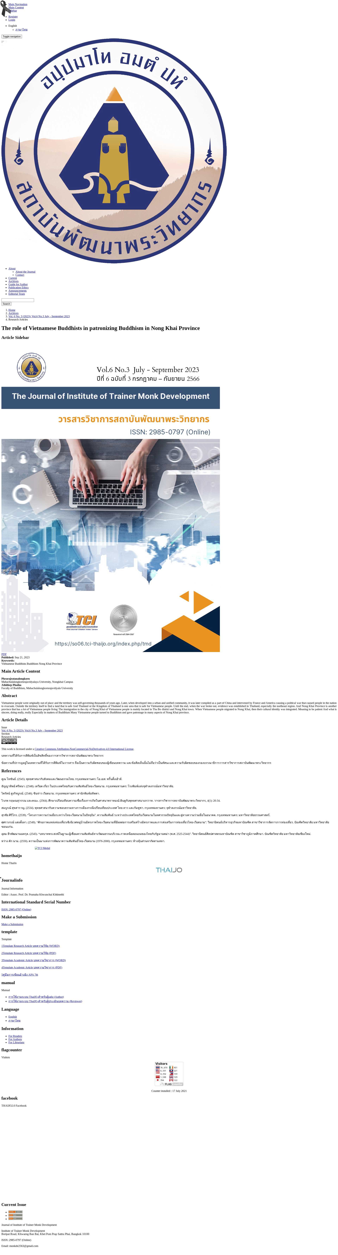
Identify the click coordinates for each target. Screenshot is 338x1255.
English (12, 1016)
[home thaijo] (169, 871)
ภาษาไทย (21, 29)
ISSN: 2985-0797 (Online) (16, 909)
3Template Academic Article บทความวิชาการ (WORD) (33, 960)
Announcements (17, 290)
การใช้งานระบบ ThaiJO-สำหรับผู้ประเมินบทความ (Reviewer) (45, 1001)
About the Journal (25, 271)
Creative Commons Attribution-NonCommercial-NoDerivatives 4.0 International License (84, 748)
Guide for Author (18, 284)
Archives (13, 281)
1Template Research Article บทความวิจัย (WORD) (30, 945)
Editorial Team (16, 293)
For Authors (15, 1039)
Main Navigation (17, 4)
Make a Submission (12, 924)
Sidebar (12, 10)
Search (6, 304)
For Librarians (16, 1042)
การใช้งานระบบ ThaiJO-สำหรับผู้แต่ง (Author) (36, 996)
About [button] (11, 268)
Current (12, 278)
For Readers (15, 1036)
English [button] (12, 25)
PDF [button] (4, 654)
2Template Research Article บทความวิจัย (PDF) (28, 953)
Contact (19, 274)
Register (13, 16)
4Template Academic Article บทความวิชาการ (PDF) (31, 967)
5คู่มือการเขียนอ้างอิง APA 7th (19, 974)
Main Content (16, 7)
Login (11, 19)
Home (11, 310)
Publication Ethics (18, 287)
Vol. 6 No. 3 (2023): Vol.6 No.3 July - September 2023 (39, 316)
